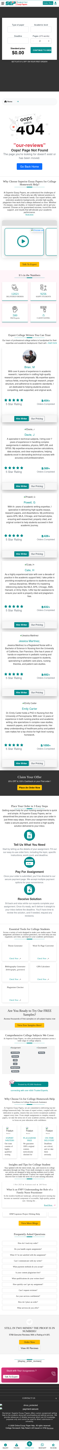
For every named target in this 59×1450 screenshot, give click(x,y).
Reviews (50, 1428)
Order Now (48, 3)
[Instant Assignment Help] (16, 3)
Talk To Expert (29, 264)
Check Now (14, 959)
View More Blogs (29, 1223)
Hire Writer (21, 418)
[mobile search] (55, 3)
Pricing (16, 1448)
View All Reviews (29, 1348)
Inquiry (5, 1448)
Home (9, 101)
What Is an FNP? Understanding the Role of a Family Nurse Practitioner (30, 1191)
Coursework (42, 1047)
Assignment (16, 1047)
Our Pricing (37, 418)
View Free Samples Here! (29, 1025)
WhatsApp (42, 1448)
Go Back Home (29, 166)
